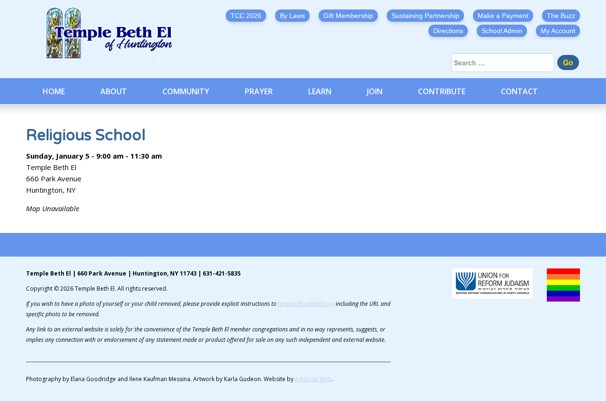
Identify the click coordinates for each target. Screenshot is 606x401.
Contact (519, 91)
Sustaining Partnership (425, 15)
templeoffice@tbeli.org (306, 304)
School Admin (501, 31)
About (113, 91)
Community (185, 91)
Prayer (259, 91)
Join (375, 91)
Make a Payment (503, 15)
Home (54, 91)
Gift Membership (348, 15)
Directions (448, 31)
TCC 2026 (246, 15)
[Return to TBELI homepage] (113, 33)
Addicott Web (313, 379)
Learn (319, 91)
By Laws (292, 15)
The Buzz (561, 15)
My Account (558, 31)
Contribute (441, 91)
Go (568, 62)
